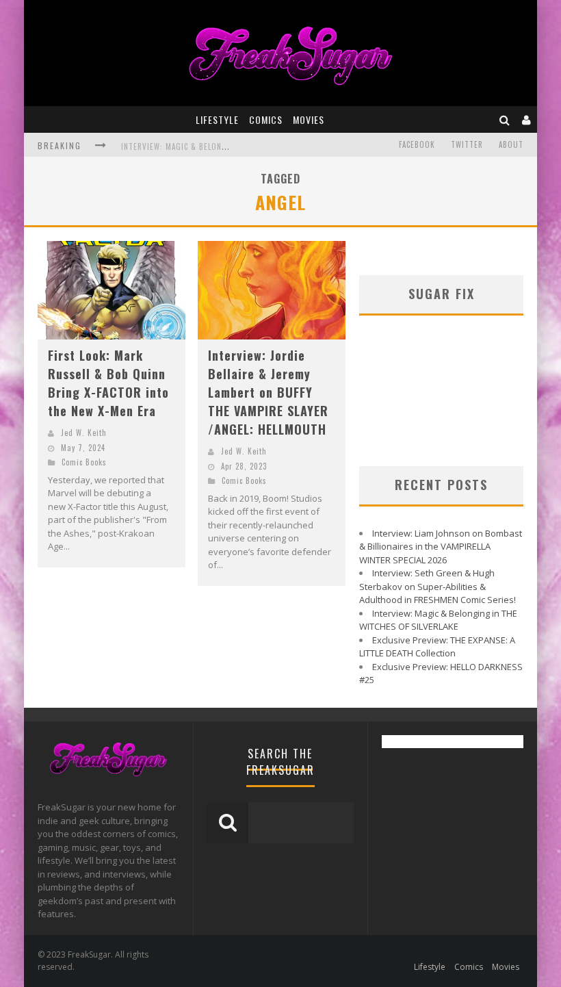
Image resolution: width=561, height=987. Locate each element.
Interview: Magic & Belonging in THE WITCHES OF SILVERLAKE (438, 620)
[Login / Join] (527, 119)
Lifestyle (217, 119)
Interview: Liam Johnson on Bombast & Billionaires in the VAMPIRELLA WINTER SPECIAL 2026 (440, 546)
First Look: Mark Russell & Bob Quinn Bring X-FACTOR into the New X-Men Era (108, 383)
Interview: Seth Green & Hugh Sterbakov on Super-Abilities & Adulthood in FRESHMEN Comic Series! (437, 586)
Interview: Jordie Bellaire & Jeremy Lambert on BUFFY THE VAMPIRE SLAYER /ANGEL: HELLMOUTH (268, 392)
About (511, 144)
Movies (308, 119)
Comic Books (84, 462)
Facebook (417, 144)
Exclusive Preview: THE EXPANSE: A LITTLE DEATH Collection (437, 647)
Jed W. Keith (84, 432)
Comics (266, 119)
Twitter (467, 144)
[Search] (505, 119)
